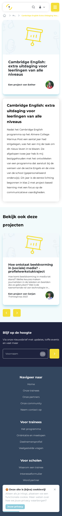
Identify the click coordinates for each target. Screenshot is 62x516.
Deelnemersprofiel (31, 441)
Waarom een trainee (31, 467)
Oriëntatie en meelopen (31, 435)
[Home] (5, 15)
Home (31, 384)
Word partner (31, 480)
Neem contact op (31, 409)
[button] (42, 7)
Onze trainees (31, 390)
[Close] (54, 489)
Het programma (31, 429)
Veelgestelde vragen (31, 448)
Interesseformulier (31, 473)
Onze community (31, 403)
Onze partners (31, 397)
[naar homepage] (17, 7)
